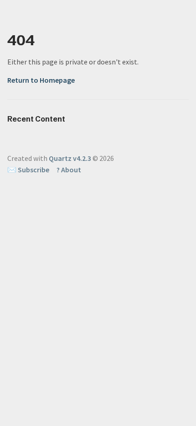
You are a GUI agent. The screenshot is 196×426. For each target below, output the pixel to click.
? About (69, 169)
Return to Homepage (41, 80)
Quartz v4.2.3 (70, 158)
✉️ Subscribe (28, 169)
